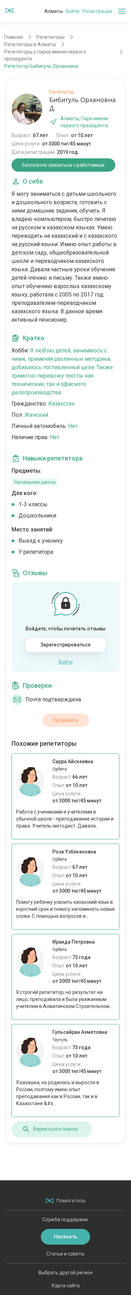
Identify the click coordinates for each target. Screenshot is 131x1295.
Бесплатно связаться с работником (63, 165)
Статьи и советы (65, 1254)
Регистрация (97, 11)
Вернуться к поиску (55, 1129)
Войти (72, 11)
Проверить (65, 720)
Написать (65, 1236)
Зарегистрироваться (66, 645)
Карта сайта (66, 1285)
